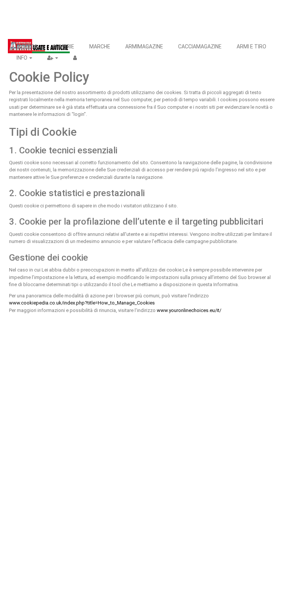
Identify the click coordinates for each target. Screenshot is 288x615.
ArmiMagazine (144, 47)
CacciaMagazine (200, 47)
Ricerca (27, 47)
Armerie (63, 47)
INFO (22, 58)
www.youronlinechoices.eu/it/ (189, 310)
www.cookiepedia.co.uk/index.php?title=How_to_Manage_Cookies (82, 303)
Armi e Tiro (251, 47)
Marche (99, 47)
